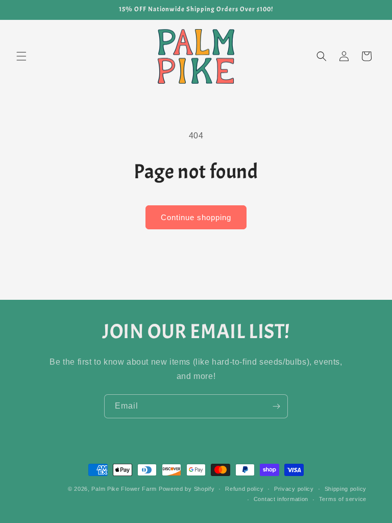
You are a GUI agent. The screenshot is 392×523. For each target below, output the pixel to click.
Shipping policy (346, 489)
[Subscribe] (276, 406)
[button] (21, 56)
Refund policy (244, 489)
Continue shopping (196, 217)
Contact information (281, 499)
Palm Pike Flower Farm (124, 489)
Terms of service (342, 499)
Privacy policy (294, 489)
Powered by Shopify (187, 489)
